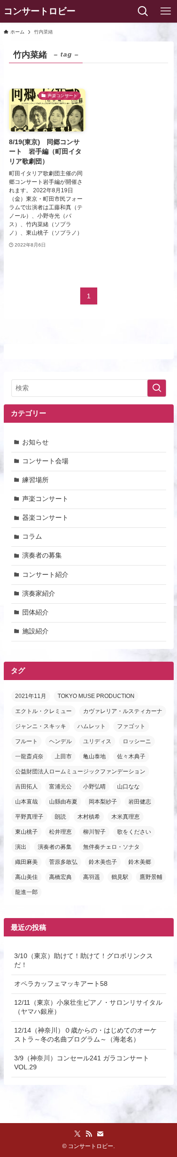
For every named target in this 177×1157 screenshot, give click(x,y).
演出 (20, 847)
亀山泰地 (94, 756)
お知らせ (35, 442)
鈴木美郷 (139, 862)
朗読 (60, 816)
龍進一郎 (26, 892)
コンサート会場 (45, 461)
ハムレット (91, 726)
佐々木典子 (131, 756)
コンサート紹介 (45, 574)
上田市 (63, 756)
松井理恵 (60, 832)
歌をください (134, 832)
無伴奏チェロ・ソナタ (111, 847)
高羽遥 (91, 877)
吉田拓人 (26, 786)
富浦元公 (60, 786)
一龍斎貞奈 (29, 756)
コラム (32, 536)
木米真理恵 (125, 816)
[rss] (88, 1134)
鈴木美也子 (103, 862)
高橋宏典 (60, 877)
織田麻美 (26, 862)
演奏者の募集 (42, 555)
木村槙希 (88, 816)
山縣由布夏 (63, 801)
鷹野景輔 (151, 877)
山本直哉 (26, 801)
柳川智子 (94, 832)
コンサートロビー (40, 11)
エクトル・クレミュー (43, 711)
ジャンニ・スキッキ (40, 726)
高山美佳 (26, 877)
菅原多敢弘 (63, 862)
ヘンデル (60, 741)
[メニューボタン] (165, 11)
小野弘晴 (94, 786)
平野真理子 (29, 816)
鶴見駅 (119, 877)
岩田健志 (139, 801)
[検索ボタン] (143, 11)
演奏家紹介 (38, 593)
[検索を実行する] (156, 388)
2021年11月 (30, 696)
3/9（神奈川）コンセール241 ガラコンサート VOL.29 (81, 1063)
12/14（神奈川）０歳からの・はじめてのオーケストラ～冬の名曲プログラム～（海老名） (85, 1035)
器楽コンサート (45, 517)
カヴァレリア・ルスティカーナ (122, 711)
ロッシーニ (137, 741)
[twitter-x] (77, 1134)
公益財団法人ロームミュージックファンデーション (80, 771)
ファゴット (131, 726)
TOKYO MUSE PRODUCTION (96, 696)
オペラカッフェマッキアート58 (61, 983)
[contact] (100, 1134)
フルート (26, 741)
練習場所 (35, 480)
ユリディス (97, 741)
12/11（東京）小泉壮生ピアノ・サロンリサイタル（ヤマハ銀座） (88, 1007)
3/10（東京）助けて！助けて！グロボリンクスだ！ (83, 960)
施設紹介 (35, 631)
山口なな (128, 786)
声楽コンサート (45, 498)
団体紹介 (35, 612)
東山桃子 (26, 832)
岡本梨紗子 (103, 801)
